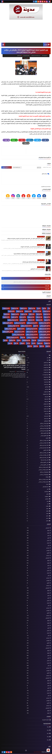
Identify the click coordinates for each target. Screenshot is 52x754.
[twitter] (36, 2)
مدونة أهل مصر (37, 752)
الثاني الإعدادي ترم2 (19, 332)
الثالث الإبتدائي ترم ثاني (13, 326)
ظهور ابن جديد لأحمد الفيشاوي (37, 269)
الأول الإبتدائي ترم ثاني (44, 323)
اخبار (38, 308)
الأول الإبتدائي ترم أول (12, 320)
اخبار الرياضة (19, 311)
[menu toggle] (50, 2)
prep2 (10, 343)
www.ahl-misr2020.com (20, 371)
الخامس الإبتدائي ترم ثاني (18, 334)
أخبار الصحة (11, 311)
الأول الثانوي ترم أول (7, 323)
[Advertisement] (26, 32)
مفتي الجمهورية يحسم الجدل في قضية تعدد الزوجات (33, 247)
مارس (38, 540)
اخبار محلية (31, 320)
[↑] (26, 750)
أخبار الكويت (23, 314)
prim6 (29, 346)
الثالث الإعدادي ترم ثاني (31, 329)
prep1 (15, 343)
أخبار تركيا (6, 314)
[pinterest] (45, 2)
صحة (33, 343)
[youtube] (7, 752)
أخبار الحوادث (5, 308)
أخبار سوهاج (30, 317)
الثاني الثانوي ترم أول (7, 332)
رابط (48, 727)
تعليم (5, 340)
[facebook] (34, 2)
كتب (28, 343)
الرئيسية (46, 45)
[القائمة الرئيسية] (3, 44)
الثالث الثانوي (20, 329)
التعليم (35, 326)
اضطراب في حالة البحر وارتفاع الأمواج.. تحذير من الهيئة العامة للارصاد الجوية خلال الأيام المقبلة (14, 367)
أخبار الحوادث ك (37, 311)
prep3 (47, 346)
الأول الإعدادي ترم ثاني (19, 323)
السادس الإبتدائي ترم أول (12, 337)
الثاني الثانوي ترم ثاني (44, 334)
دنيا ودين (39, 343)
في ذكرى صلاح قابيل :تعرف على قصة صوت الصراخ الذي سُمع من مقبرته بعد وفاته (26, 238)
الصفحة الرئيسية (26, 55)
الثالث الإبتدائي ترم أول (25, 326)
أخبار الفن (38, 314)
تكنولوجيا (46, 343)
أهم (18, 340)
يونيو (38, 533)
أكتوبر (38, 553)
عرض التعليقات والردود (6, 167)
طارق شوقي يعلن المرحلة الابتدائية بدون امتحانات (33, 262)
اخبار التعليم (23, 308)
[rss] (38, 2)
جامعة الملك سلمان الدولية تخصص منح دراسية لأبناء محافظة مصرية (29, 254)
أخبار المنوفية (14, 314)
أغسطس (38, 528)
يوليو (38, 530)
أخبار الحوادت (14, 308)
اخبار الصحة (46, 314)
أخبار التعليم (19, 55)
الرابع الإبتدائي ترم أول (44, 337)
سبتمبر (38, 555)
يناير (38, 545)
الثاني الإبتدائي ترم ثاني (43, 332)
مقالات (21, 343)
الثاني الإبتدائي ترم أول (9, 329)
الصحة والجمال (26, 340)
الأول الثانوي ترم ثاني (44, 326)
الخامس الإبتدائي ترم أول (31, 334)
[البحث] (2, 2)
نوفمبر (38, 550)
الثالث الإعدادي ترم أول (44, 329)
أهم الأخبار (12, 340)
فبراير (38, 543)
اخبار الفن (31, 314)
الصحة (33, 340)
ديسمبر (38, 548)
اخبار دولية (39, 317)
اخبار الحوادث (45, 311)
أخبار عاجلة (22, 317)
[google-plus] (42, 2)
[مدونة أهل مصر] (26, 12)
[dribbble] (40, 2)
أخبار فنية (46, 320)
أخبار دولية (46, 317)
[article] (14, 151)
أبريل (38, 538)
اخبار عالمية (5, 317)
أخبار (44, 308)
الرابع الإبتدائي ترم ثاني (31, 337)
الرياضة (22, 337)
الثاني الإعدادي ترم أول (31, 332)
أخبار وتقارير (22, 320)
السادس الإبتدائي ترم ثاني (43, 340)
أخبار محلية (39, 320)
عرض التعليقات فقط (16, 167)
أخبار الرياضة (27, 311)
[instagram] (47, 2)
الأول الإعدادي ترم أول (31, 323)
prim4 (41, 346)
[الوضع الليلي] (48, 750)
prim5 (35, 346)
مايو (38, 535)
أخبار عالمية (14, 317)
